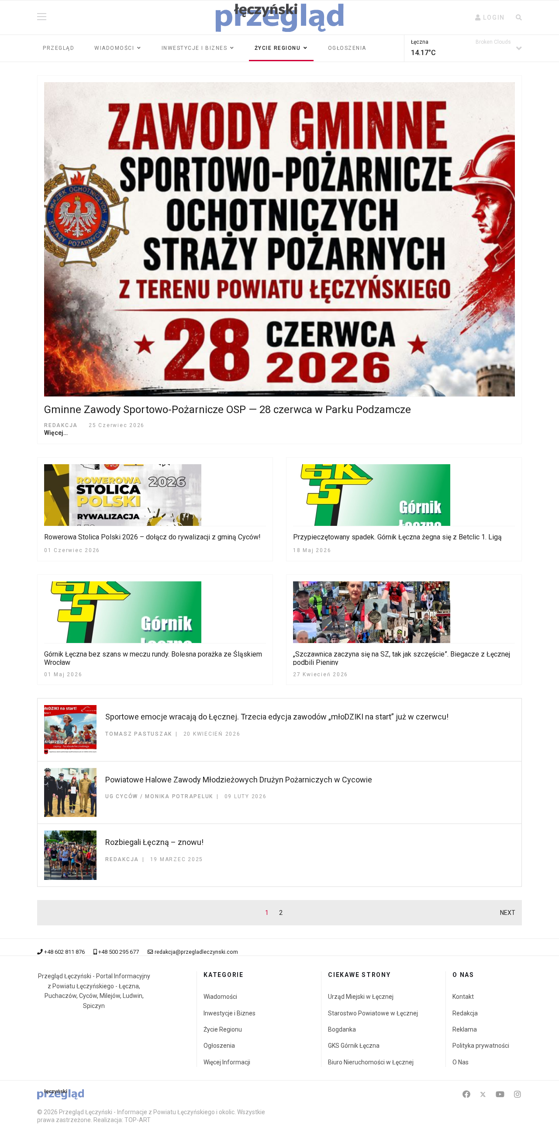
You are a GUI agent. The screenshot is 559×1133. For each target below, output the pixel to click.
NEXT (507, 912)
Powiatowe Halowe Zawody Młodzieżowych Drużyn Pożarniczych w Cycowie (238, 779)
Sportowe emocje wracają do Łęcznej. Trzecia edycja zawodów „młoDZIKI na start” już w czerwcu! (277, 716)
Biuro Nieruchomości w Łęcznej (371, 1062)
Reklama (464, 1029)
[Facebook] (466, 1094)
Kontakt (463, 996)
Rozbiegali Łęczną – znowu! (154, 842)
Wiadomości (114, 48)
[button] (490, 17)
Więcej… (56, 432)
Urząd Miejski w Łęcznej (360, 996)
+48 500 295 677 (118, 952)
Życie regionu (278, 48)
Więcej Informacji (227, 1062)
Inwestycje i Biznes (195, 48)
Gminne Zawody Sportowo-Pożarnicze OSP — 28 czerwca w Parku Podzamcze (227, 409)
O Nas (460, 1062)
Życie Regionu (223, 1029)
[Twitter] (483, 1094)
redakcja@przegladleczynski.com (196, 952)
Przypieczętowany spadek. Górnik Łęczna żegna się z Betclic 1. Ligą (397, 537)
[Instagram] (517, 1094)
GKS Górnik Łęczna (354, 1045)
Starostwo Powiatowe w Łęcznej (373, 1013)
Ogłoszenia (347, 48)
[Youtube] (500, 1094)
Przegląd (58, 48)
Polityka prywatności (480, 1045)
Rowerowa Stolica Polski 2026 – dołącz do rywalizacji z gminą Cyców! (152, 537)
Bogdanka (342, 1029)
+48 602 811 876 (64, 952)
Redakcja (465, 1013)
